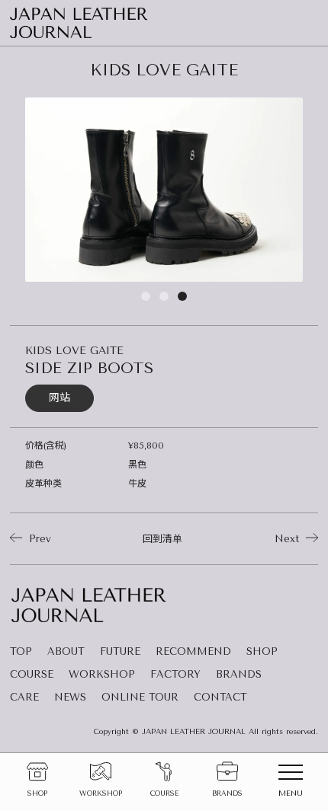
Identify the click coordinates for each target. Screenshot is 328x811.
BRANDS (239, 674)
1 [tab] (145, 292)
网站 (59, 397)
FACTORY (175, 674)
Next (289, 538)
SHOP (262, 651)
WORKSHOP (102, 674)
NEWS (70, 697)
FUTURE (120, 651)
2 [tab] (164, 292)
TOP (21, 651)
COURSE (31, 674)
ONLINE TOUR (139, 697)
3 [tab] (182, 292)
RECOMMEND (193, 651)
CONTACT (220, 697)
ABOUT (66, 651)
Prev (38, 538)
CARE (24, 697)
